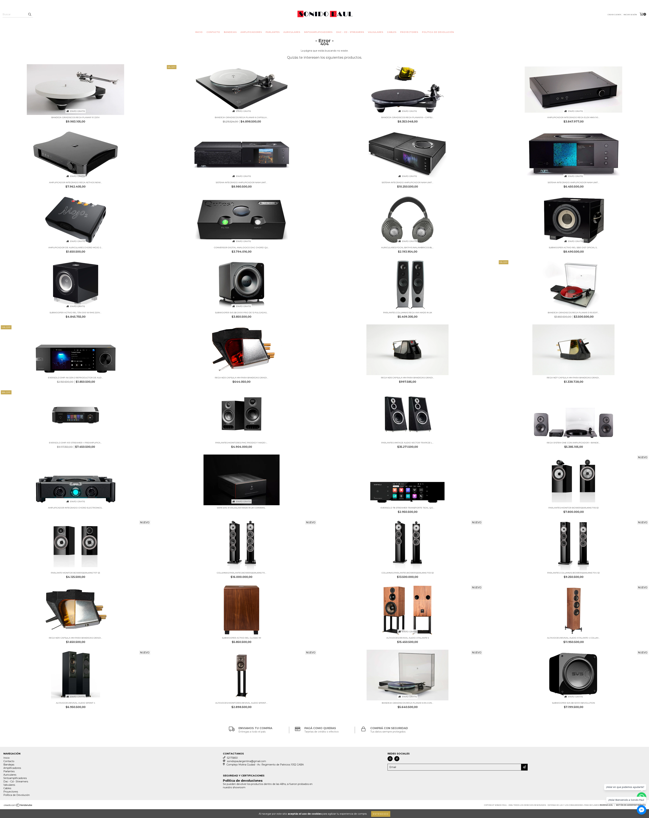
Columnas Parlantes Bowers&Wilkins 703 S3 (407, 572)
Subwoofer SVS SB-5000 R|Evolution (573, 703)
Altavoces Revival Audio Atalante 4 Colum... (573, 638)
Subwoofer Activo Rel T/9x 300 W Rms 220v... (75, 312)
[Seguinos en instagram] (390, 758)
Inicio (199, 32)
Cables (391, 32)
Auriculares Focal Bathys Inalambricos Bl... (407, 247)
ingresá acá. (606, 805)
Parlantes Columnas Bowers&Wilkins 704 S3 (573, 572)
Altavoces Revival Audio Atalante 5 (407, 638)
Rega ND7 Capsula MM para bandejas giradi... (573, 377)
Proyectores (409, 32)
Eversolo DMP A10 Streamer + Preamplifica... (75, 442)
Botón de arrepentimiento (631, 805)
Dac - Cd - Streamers (350, 32)
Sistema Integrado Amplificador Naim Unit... (241, 182)
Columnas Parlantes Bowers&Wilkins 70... (241, 572)
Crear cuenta (614, 15)
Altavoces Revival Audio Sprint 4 (75, 703)
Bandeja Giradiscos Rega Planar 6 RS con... (407, 703)
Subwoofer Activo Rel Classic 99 (241, 638)
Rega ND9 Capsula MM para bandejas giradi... (75, 638)
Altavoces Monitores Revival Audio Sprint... (241, 703)
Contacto (213, 32)
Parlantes (273, 32)
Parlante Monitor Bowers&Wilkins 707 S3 (75, 572)
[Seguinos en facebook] (396, 758)
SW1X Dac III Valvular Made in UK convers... (241, 507)
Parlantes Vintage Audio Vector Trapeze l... (407, 442)
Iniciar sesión (630, 15)
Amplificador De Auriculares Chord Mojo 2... (75, 247)
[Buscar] (29, 14)
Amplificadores (251, 32)
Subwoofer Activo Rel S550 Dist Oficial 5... (573, 247)
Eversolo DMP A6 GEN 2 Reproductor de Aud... (75, 377)
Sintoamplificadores (318, 32)
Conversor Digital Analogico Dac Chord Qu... (241, 247)
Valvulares (375, 32)
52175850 (232, 757)
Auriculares (291, 32)
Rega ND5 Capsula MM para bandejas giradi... (407, 377)
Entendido (381, 814)
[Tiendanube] (18, 806)
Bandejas (230, 32)
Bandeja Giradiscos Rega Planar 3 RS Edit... (573, 312)
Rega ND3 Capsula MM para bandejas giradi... (241, 377)
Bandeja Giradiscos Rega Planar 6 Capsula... (241, 117)
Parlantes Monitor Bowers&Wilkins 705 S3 (573, 507)
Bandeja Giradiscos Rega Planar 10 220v (75, 117)
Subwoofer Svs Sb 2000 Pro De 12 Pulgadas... (241, 312)
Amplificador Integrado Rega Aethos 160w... (75, 182)
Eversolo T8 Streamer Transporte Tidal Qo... (408, 507)
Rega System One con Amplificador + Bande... (573, 442)
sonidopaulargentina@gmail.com (246, 761)
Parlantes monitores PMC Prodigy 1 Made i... (241, 442)
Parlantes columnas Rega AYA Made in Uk (407, 312)
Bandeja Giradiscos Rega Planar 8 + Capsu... (407, 117)
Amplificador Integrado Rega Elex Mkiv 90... (573, 117)
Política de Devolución (438, 32)
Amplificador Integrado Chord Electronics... (75, 507)
